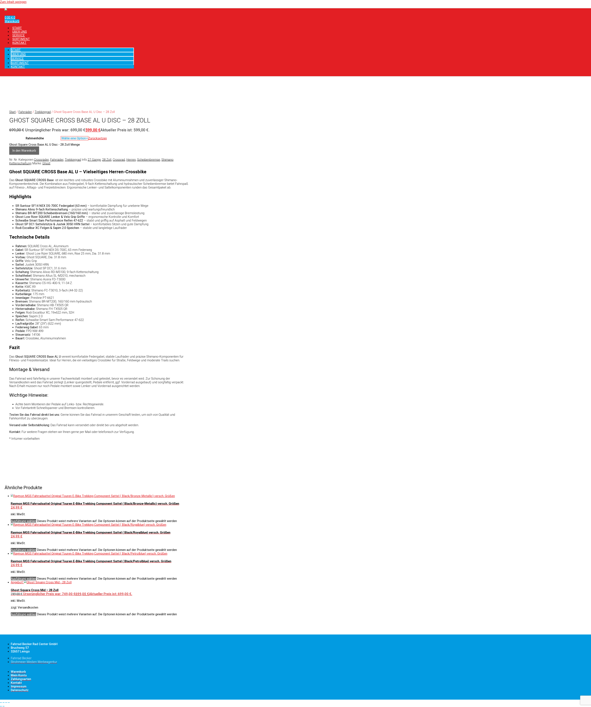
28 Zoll (106, 159)
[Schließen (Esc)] (9, 702)
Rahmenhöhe (35, 138)
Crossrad (119, 159)
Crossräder (41, 159)
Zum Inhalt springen (13, 2)
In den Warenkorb (24, 150)
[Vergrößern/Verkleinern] (1, 702)
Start (16, 50)
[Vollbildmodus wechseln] (3, 702)
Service (17, 58)
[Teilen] (6, 702)
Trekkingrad (43, 112)
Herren (131, 159)
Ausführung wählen (23, 521)
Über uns (18, 54)
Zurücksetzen (97, 138)
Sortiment (20, 63)
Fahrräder (25, 112)
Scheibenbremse (148, 159)
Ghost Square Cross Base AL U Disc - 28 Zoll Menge (44, 144)
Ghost (46, 163)
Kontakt (19, 43)
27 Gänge (94, 159)
